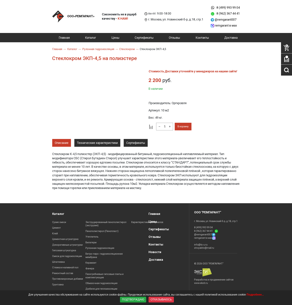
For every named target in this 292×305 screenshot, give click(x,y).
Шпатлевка (58, 262)
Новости (155, 252)
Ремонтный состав (62, 273)
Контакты (202, 37)
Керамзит (91, 262)
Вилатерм (91, 242)
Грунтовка (58, 284)
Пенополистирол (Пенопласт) (102, 231)
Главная (64, 37)
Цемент (56, 227)
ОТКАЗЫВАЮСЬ (161, 299)
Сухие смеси (59, 222)
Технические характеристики (97, 143)
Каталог (90, 37)
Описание (61, 143)
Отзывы (174, 37)
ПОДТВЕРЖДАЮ (133, 299)
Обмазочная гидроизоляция (101, 283)
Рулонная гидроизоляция (100, 248)
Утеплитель (92, 236)
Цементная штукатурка (65, 239)
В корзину (183, 126)
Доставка (231, 37)
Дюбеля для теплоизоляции (101, 288)
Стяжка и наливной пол (65, 267)
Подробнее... (255, 294)
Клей (55, 233)
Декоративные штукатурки (67, 244)
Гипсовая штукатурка (64, 250)
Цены (115, 37)
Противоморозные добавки (67, 278)
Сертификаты (144, 37)
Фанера (90, 268)
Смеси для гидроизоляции (67, 256)
